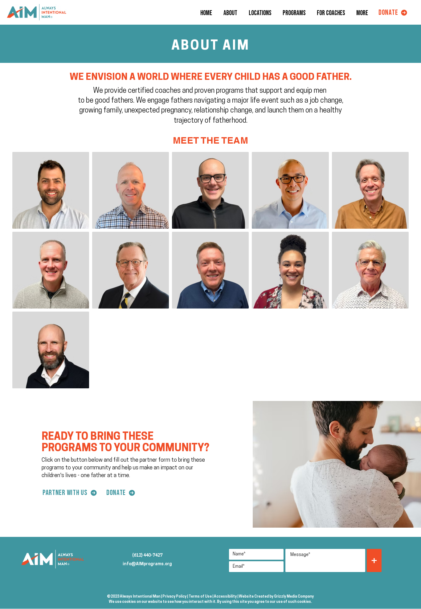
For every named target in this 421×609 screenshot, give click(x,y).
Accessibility (225, 597)
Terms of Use (200, 597)
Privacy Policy (174, 597)
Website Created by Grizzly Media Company (276, 597)
